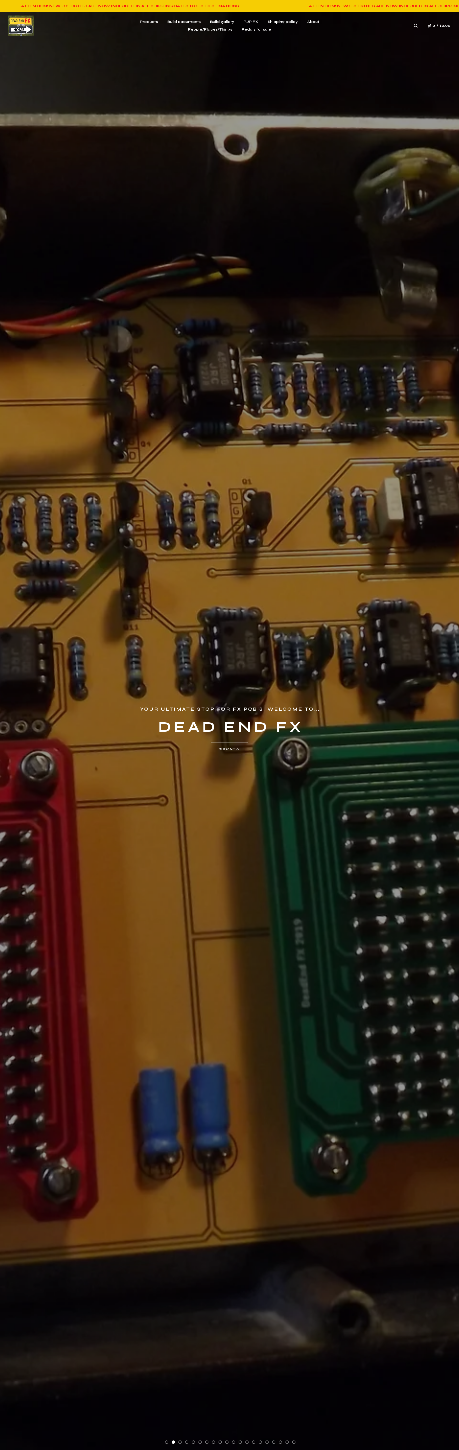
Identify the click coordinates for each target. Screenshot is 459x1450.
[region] (229, 6)
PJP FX (251, 21)
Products (149, 21)
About (313, 21)
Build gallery (222, 21)
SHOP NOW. (229, 749)
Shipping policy (283, 21)
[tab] (166, 1442)
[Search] (416, 25)
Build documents (184, 21)
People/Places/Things (210, 29)
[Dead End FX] (21, 26)
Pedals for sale (256, 29)
